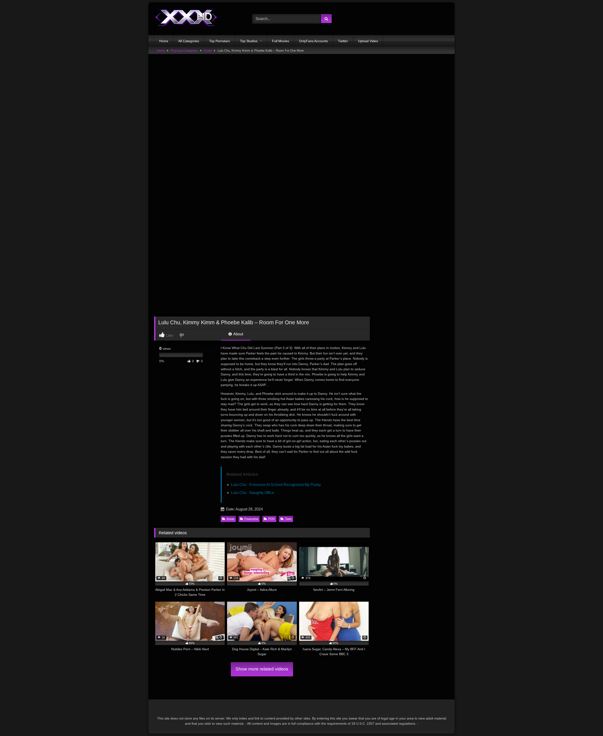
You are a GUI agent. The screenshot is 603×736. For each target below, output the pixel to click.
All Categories (188, 41)
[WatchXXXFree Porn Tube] (186, 18)
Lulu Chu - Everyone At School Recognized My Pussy (276, 485)
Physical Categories (184, 50)
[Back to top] (588, 722)
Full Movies (280, 41)
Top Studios (248, 41)
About (237, 334)
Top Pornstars (219, 41)
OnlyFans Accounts (313, 41)
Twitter (343, 41)
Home (163, 41)
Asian (208, 50)
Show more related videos (262, 668)
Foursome (251, 519)
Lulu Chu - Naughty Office (252, 493)
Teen (288, 519)
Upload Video (368, 41)
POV (271, 519)
